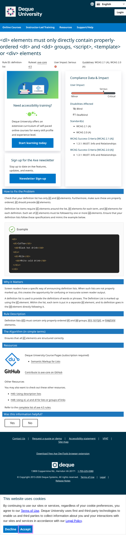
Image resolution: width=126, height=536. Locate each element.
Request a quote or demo (47, 438)
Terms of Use (30, 510)
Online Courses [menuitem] (11, 27)
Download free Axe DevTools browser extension (63, 453)
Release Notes (63, 480)
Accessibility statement (82, 438)
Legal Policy (74, 521)
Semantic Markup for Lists (45, 361)
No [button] (30, 423)
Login (120, 12)
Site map (63, 442)
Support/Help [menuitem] (85, 27)
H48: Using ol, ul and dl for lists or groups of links (38, 400)
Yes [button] (12, 423)
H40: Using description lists (26, 393)
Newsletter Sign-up (32, 178)
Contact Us (18, 438)
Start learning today (33, 143)
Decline (10, 529)
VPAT (105, 438)
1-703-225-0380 (85, 471)
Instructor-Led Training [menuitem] (40, 27)
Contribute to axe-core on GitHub (43, 372)
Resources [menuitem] (65, 27)
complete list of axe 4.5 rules (35, 407)
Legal (103, 477)
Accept (25, 529)
